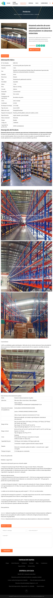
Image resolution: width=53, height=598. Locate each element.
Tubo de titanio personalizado (37, 580)
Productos (23, 3)
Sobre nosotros (15, 3)
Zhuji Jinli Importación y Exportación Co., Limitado (21, 586)
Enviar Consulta (35, 49)
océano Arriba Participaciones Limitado (17, 580)
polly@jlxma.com (41, 596)
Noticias (31, 3)
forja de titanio (40, 586)
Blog (37, 3)
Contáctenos (44, 3)
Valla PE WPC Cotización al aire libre (26, 574)
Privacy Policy (31, 566)
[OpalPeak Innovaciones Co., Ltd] (3, 3)
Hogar (8, 3)
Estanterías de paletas (28, 14)
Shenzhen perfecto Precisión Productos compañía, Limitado (26, 577)
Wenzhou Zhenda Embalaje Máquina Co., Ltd (26, 583)
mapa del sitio (21, 566)
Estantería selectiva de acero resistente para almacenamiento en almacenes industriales (27, 519)
